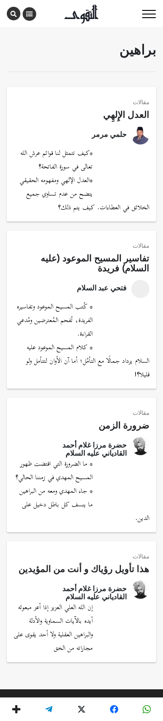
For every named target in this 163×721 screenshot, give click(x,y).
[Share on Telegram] (49, 709)
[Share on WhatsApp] (146, 709)
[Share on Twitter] (81, 709)
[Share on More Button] (16, 709)
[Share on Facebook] (114, 709)
